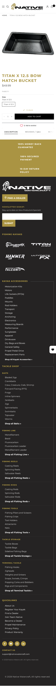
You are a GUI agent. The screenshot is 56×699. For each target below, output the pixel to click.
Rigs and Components (16, 586)
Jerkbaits (9, 400)
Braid (7, 438)
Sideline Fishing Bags (16, 551)
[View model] (15, 245)
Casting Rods (11, 489)
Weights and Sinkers (15, 574)
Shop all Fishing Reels (16, 478)
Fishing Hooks (12, 567)
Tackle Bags (11, 547)
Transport (10, 309)
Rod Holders (11, 305)
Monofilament (12, 434)
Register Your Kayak (15, 609)
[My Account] (47, 6)
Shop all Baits (12, 423)
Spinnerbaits (11, 407)
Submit (8, 223)
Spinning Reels (12, 469)
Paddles (9, 298)
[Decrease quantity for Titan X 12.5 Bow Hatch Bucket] (4, 116)
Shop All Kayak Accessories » (18, 359)
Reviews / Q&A (33, 132)
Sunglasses (10, 332)
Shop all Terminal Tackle (18, 590)
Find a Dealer (16, 198)
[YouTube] (10, 643)
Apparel (9, 335)
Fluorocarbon (11, 442)
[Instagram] (17, 643)
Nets (7, 528)
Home (4, 15)
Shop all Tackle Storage (17, 556)
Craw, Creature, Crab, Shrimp (19, 385)
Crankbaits (10, 381)
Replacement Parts (14, 354)
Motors (8, 290)
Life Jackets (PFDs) (14, 294)
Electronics (10, 320)
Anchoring (10, 316)
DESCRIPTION (11, 132)
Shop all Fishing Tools (16, 532)
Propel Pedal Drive (14, 350)
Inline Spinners (12, 396)
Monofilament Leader (16, 450)
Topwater (9, 415)
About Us (9, 605)
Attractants (10, 524)
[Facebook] (4, 643)
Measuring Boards (14, 324)
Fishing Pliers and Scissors (18, 512)
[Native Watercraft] (26, 186)
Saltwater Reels (13, 473)
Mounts (9, 301)
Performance (11, 328)
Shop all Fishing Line (16, 454)
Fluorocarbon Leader (15, 446)
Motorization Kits (13, 286)
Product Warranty (14, 632)
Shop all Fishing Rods (16, 501)
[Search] (7, 6)
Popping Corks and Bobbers (19, 582)
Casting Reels (12, 466)
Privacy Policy (12, 628)
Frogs (8, 392)
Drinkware (10, 339)
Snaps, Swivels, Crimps (16, 578)
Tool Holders (11, 520)
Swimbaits (10, 411)
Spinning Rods (12, 493)
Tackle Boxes (11, 543)
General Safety (12, 347)
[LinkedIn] (23, 643)
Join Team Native (13, 617)
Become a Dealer (13, 621)
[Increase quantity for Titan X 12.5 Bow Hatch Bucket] (12, 116)
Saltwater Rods (12, 497)
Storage (9, 313)
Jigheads (9, 571)
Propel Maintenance (15, 624)
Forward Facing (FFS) (16, 388)
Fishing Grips (11, 516)
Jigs (7, 404)
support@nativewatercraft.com (16, 654)
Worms (8, 419)
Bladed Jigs (11, 377)
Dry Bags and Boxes (15, 343)
